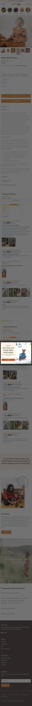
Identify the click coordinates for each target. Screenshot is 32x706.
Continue (8, 359)
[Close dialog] (30, 343)
